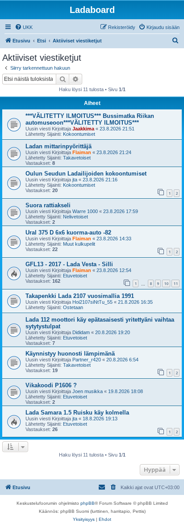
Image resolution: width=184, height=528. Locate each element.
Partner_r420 (86, 359)
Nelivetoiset (75, 216)
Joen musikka (87, 391)
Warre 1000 (85, 211)
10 (166, 283)
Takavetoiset (77, 157)
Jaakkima (83, 128)
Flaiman (81, 152)
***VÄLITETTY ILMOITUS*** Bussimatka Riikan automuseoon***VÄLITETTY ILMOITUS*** (89, 119)
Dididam (81, 332)
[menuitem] (24, 27)
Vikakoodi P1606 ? (51, 385)
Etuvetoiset (75, 275)
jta (74, 179)
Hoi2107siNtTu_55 (92, 302)
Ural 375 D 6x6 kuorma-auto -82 (68, 232)
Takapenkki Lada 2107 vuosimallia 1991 (79, 296)
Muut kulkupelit (79, 244)
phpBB (87, 503)
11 (175, 283)
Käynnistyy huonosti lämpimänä (70, 353)
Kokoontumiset (79, 134)
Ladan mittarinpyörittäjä (58, 146)
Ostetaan (73, 307)
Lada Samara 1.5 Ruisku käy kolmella (77, 412)
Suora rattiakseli (48, 205)
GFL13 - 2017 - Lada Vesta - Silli (69, 264)
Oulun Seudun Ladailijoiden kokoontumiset (85, 173)
